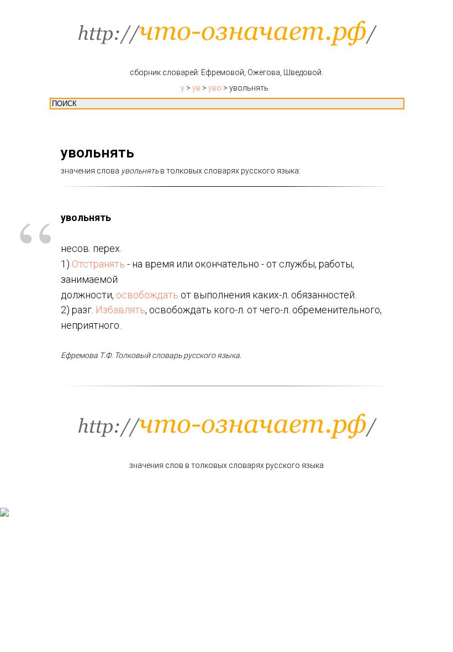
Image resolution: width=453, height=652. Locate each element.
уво (215, 87)
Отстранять (98, 264)
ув (196, 87)
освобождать (147, 295)
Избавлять (120, 310)
